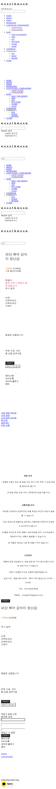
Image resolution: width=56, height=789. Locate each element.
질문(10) (5, 423)
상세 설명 (5, 415)
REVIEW (14, 58)
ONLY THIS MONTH (19, 34)
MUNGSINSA (11, 23)
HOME (8, 16)
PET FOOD (15, 41)
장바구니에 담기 (8, 705)
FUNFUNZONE (17, 30)
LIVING (14, 44)
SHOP (8, 32)
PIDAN (8, 20)
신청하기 (5, 735)
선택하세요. (11, 300)
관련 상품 (5, 425)
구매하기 (5, 601)
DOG (13, 37)
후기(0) (4, 420)
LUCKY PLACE (16, 27)
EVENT (14, 56)
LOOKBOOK (10, 49)
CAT (12, 39)
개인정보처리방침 (7, 756)
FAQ (13, 53)
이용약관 (4, 754)
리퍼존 (14, 46)
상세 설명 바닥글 (8, 418)
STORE (8, 60)
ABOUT (9, 18)
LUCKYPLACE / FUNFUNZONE (17, 25)
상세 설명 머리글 (8, 413)
